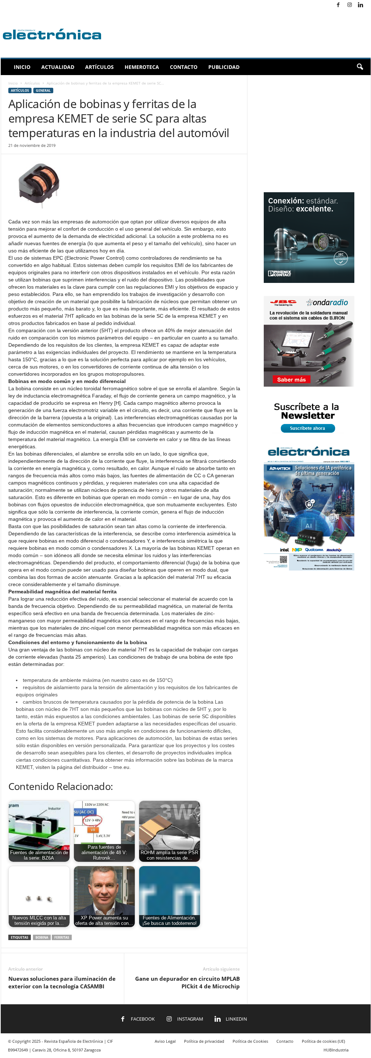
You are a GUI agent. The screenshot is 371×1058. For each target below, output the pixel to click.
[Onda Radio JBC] (309, 385)
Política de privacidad (204, 1041)
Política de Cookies (250, 1041)
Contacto (183, 66)
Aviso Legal (165, 1041)
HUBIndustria (336, 1050)
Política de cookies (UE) (323, 1041)
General (43, 90)
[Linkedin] (361, 5)
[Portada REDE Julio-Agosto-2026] (309, 569)
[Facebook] (338, 5)
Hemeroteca (142, 66)
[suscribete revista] (309, 434)
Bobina (42, 937)
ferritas (61, 937)
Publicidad (223, 66)
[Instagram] (349, 5)
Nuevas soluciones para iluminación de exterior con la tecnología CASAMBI (62, 982)
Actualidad (57, 66)
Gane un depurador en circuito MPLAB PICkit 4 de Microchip (187, 982)
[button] (360, 67)
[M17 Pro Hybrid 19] (309, 281)
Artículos (99, 66)
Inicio (22, 66)
